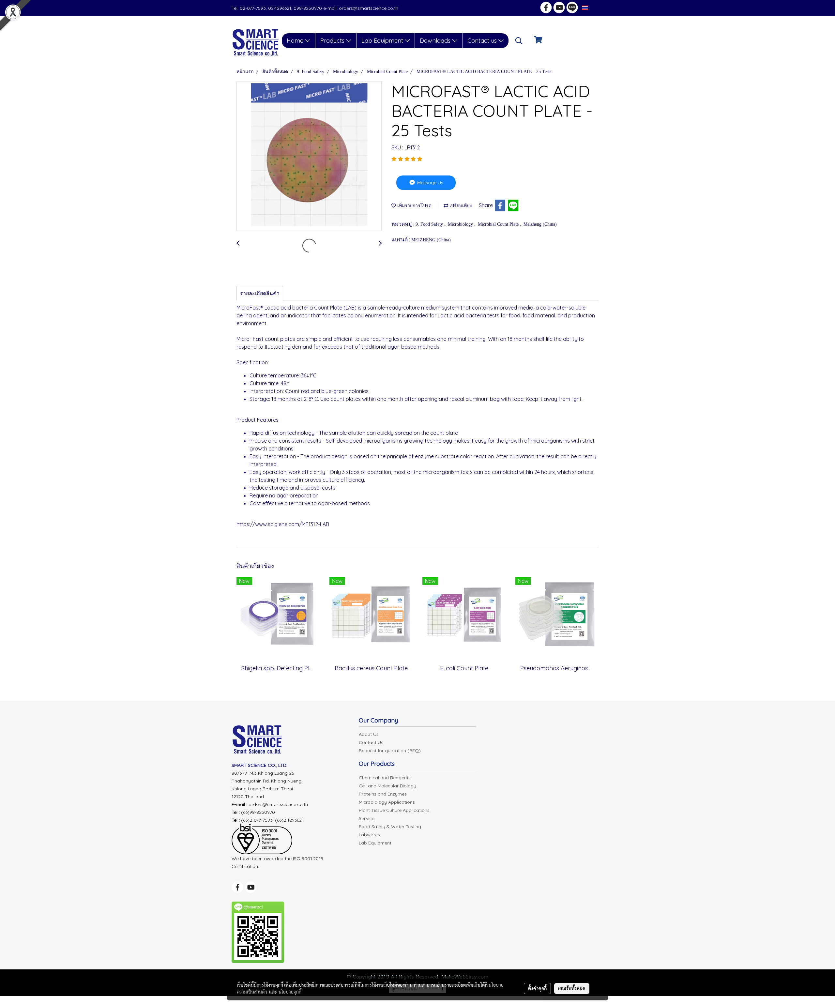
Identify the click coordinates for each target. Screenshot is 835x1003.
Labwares (369, 835)
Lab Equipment (383, 40)
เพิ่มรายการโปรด (414, 205)
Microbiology (461, 224)
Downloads (436, 40)
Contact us (482, 40)
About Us (369, 734)
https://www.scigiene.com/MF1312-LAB (282, 524)
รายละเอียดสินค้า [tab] (260, 293)
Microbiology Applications (387, 802)
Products (333, 40)
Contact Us (371, 742)
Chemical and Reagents (385, 778)
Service (366, 818)
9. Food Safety (430, 224)
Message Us (429, 183)
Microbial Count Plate (499, 224)
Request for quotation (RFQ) (390, 750)
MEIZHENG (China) (431, 239)
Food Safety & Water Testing (390, 826)
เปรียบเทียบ (460, 205)
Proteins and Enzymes (383, 794)
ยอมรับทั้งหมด (571, 988)
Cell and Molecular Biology (387, 786)
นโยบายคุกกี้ (290, 992)
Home (296, 40)
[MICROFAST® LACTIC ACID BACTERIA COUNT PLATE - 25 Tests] (309, 156)
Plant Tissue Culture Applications (394, 810)
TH (592, 7)
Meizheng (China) (540, 224)
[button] (519, 41)
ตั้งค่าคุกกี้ (537, 988)
